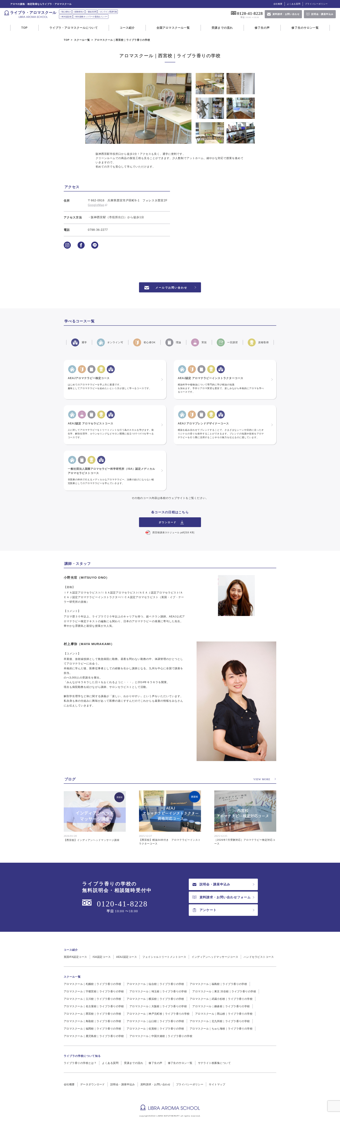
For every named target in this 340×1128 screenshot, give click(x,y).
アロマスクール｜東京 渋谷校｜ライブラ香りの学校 (224, 991)
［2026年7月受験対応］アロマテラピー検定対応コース (244, 841)
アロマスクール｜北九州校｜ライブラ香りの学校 (220, 1021)
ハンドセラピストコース (259, 956)
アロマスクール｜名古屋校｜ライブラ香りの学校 (94, 1006)
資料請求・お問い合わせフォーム (225, 897)
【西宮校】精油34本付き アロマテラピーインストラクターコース (170, 841)
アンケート (208, 910)
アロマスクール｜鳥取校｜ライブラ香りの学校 (92, 1021)
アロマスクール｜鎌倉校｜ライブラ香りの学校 (221, 1006)
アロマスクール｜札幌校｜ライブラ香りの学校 (92, 983)
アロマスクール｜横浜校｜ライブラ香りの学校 (155, 998)
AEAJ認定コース (126, 956)
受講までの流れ (222, 27)
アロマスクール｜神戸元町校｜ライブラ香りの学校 (158, 1013)
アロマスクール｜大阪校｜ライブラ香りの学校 (158, 1006)
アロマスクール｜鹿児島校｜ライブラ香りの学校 (94, 1035)
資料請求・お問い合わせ (155, 1084)
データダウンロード (92, 1084)
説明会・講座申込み (215, 884)
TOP (24, 27)
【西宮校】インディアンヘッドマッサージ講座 (92, 840)
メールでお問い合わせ (171, 287)
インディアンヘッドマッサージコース (215, 956)
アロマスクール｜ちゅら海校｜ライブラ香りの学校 (221, 1028)
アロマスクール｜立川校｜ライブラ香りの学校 (92, 998)
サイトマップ (217, 1084)
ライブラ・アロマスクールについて (73, 27)
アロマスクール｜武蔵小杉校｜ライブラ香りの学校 (221, 998)
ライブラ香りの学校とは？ (80, 1062)
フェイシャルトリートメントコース (164, 956)
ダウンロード (168, 522)
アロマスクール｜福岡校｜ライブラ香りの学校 (92, 1028)
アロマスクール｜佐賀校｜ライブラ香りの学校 (155, 1028)
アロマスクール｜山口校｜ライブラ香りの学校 (155, 1021)
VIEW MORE (261, 779)
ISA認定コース (102, 956)
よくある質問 (294, 4)
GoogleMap (96, 205)
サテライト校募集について (214, 1062)
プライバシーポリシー (316, 4)
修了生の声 (262, 27)
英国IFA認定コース (75, 956)
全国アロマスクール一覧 (173, 27)
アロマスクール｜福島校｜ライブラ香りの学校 (218, 983)
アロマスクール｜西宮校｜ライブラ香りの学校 (92, 1013)
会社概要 (277, 4)
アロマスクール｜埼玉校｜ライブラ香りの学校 (158, 991)
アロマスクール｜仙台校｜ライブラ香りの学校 (155, 983)
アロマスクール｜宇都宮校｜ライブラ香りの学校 (94, 991)
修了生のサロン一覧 (305, 27)
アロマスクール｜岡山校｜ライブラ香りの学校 (224, 1013)
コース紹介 (127, 27)
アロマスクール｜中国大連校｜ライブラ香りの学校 (160, 1035)
